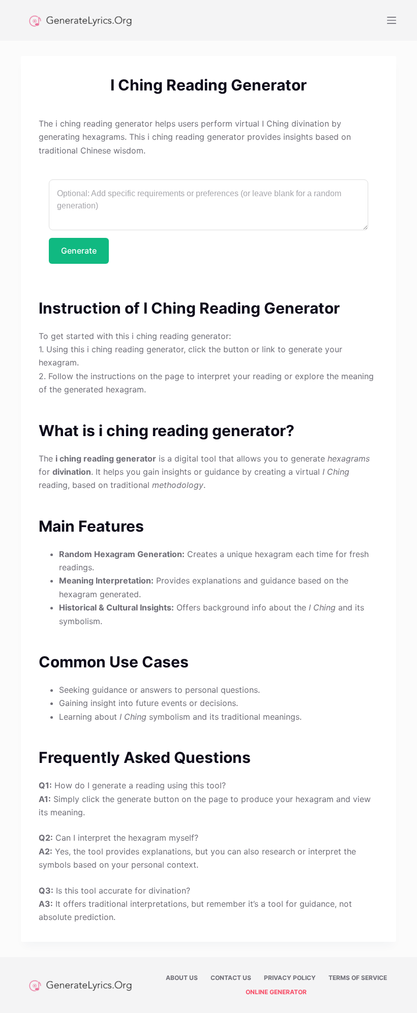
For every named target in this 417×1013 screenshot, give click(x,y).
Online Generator (276, 992)
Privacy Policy (290, 977)
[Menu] (391, 20)
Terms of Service (358, 977)
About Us (182, 977)
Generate (79, 250)
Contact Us (231, 977)
